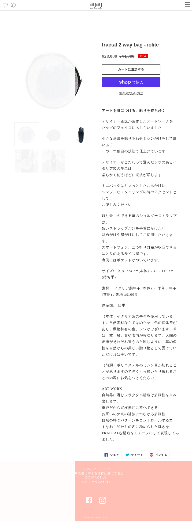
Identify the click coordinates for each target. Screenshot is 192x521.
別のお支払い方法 (131, 93)
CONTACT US (96, 477)
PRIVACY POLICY (96, 469)
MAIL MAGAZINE (96, 481)
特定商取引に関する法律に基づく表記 (96, 473)
